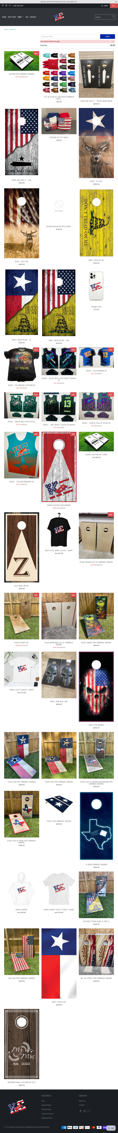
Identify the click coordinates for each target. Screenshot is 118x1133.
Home (4, 17)
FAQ (26, 17)
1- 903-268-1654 (17, 6)
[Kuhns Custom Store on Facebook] (3, 6)
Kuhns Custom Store (17, 1127)
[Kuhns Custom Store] (59, 17)
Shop (20, 17)
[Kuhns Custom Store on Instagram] (6, 6)
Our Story (12, 17)
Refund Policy (46, 1105)
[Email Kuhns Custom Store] (10, 6)
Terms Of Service (47, 1114)
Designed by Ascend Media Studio (37, 1127)
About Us (82, 1101)
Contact (33, 17)
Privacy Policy (46, 1109)
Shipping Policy (46, 1118)
